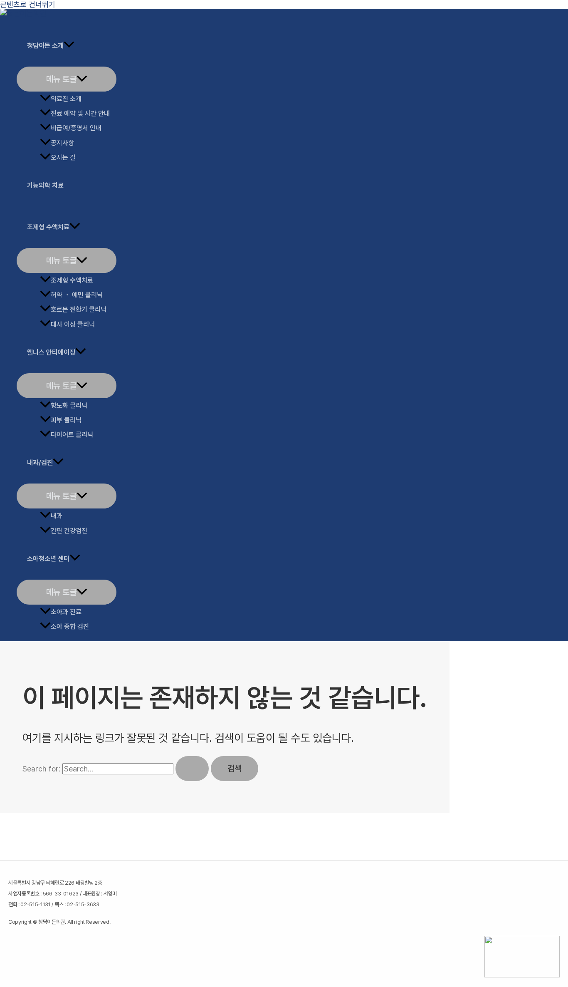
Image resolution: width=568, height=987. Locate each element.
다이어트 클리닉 (72, 435)
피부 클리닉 (66, 420)
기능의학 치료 (45, 185)
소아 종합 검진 (70, 626)
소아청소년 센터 (48, 559)
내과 (56, 516)
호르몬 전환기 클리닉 (78, 309)
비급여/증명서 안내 (76, 128)
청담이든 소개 (45, 46)
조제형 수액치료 (48, 227)
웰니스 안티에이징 (51, 352)
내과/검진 (40, 462)
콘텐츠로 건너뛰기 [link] (27, 4)
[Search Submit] (192, 768)
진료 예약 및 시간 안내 (80, 113)
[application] (69, 46)
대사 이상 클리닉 (73, 324)
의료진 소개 (66, 99)
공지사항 (62, 143)
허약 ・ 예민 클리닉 (77, 295)
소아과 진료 (66, 612)
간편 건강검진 (69, 531)
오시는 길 (63, 157)
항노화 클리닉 (69, 405)
